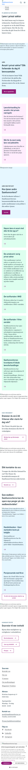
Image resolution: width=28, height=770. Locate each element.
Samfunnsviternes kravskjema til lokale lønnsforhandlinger (12, 363)
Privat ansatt (7, 8)
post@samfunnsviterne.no (11, 714)
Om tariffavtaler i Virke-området (13, 320)
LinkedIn (8, 733)
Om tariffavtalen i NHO (12, 296)
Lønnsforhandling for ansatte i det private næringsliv (12, 110)
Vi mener (5, 678)
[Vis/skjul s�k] (20, 2)
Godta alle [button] (7, 763)
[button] (14, 767)
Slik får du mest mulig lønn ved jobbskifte (12, 141)
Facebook (8, 729)
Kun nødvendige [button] (19, 763)
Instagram (8, 737)
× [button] (26, 746)
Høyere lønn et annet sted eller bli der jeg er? (14, 229)
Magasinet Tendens (9, 686)
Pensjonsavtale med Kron (13, 573)
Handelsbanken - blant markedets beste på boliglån (13, 530)
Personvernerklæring (10, 760)
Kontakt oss (6, 671)
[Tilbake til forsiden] (3, 2)
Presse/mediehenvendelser (11, 721)
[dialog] (14, 757)
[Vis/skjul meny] (24, 2)
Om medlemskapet (8, 682)
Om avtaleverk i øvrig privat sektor (12, 255)
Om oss (4, 675)
